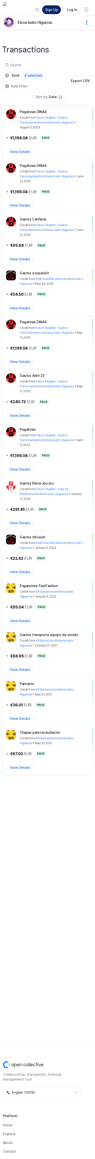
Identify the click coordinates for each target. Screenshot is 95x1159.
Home (7, 1125)
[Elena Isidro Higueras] (10, 22)
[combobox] (49, 97)
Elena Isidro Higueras (35, 22)
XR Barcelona (45, 591)
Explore (9, 1134)
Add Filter (19, 86)
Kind (27, 75)
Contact (9, 1151)
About (8, 1142)
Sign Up (51, 10)
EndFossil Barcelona (49, 279)
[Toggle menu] (86, 10)
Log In (72, 10)
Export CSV (80, 81)
